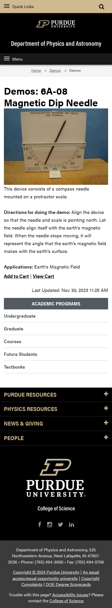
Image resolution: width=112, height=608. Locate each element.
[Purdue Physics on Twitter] (60, 524)
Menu (17, 59)
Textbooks (14, 366)
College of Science (66, 601)
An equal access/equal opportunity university (56, 575)
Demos (55, 70)
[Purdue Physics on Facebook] (39, 524)
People (14, 438)
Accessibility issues (70, 595)
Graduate (13, 328)
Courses (12, 341)
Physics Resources (30, 409)
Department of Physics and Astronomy (56, 43)
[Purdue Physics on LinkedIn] (71, 524)
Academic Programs (56, 303)
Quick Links (23, 6)
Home (36, 70)
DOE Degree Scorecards (68, 584)
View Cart (43, 276)
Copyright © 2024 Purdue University (46, 572)
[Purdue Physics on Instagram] (49, 524)
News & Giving (23, 423)
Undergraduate (20, 315)
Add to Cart (16, 276)
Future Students (20, 354)
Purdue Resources (30, 394)
